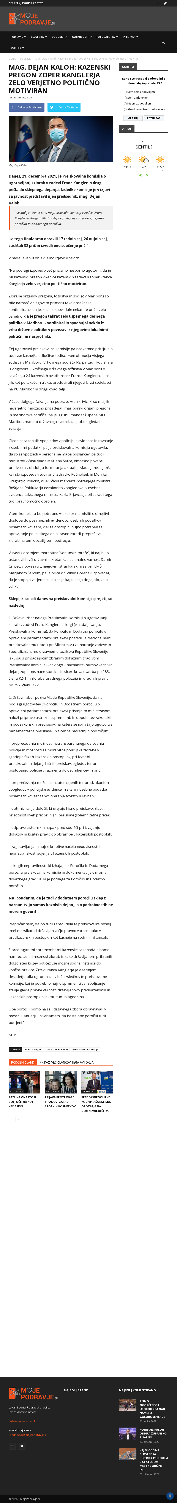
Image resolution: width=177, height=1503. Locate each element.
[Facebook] (158, 3)
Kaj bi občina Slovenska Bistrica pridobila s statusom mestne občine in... (154, 1460)
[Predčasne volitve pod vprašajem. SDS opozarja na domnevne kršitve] (97, 1082)
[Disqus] (61, 1191)
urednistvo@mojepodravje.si (28, 1435)
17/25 (138, 169)
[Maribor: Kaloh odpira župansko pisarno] (127, 1433)
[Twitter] (165, 3)
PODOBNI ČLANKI (23, 1062)
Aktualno (16, 1091)
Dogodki (57, 36)
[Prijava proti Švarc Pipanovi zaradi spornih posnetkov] (61, 1082)
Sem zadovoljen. (138, 98)
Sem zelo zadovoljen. (141, 92)
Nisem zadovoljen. (139, 103)
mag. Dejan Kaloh (57, 1049)
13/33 (122, 169)
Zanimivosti (79, 36)
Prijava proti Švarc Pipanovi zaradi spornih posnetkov (60, 1101)
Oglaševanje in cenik (22, 1421)
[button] (163, 42)
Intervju (129, 36)
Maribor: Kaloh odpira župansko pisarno (153, 1433)
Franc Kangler (33, 1049)
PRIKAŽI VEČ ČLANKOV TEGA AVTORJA (67, 1062)
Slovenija (37, 36)
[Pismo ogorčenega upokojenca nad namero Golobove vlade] (127, 1405)
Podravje (17, 36)
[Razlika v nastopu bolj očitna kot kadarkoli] (24, 1082)
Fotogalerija (105, 36)
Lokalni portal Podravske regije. (29, 1407)
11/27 (155, 169)
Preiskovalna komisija (85, 1049)
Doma (12, 58)
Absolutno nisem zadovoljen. (146, 109)
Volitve (16, 47)
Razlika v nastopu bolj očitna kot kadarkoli (23, 1101)
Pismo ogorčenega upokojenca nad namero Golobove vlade (152, 1409)
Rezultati (154, 118)
